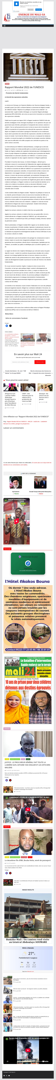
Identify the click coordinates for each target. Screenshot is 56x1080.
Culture (7, 83)
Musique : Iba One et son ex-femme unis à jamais (44, 396)
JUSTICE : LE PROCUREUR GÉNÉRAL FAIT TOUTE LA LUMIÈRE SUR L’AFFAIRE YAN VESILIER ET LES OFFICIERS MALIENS (27, 765)
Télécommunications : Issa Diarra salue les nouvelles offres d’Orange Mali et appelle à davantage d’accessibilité (32, 788)
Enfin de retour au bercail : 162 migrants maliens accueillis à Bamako (30, 988)
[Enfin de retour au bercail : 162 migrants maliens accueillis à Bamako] (7, 989)
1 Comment (25, 90)
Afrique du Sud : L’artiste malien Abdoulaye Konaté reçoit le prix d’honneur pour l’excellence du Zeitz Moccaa (10, 399)
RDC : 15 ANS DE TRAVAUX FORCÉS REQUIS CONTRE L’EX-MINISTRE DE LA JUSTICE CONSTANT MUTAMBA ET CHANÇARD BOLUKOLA (31, 1017)
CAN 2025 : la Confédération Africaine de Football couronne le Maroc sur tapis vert (32, 881)
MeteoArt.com (30, 971)
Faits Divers (23, 857)
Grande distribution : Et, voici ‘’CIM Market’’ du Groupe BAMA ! (15, 372)
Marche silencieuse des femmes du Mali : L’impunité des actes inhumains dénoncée (40, 373)
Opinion (23, 759)
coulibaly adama (16, 770)
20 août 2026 (18, 1019)
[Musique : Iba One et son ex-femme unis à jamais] (45, 384)
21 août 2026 (18, 982)
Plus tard (30, 9)
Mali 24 (13, 1072)
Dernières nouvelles (15, 759)
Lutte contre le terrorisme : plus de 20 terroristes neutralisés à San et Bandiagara (30, 979)
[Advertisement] (28, 38)
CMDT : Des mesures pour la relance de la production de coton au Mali (27, 397)
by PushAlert (17, 11)
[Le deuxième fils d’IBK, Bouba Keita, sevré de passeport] (28, 842)
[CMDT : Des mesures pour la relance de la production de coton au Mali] (28, 384)
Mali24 (13, 90)
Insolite (30, 857)
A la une (7, 759)
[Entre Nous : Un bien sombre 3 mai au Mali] (43, 337)
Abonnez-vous (40, 362)
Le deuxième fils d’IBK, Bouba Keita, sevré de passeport (28, 860)
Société (28, 759)
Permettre (38, 9)
